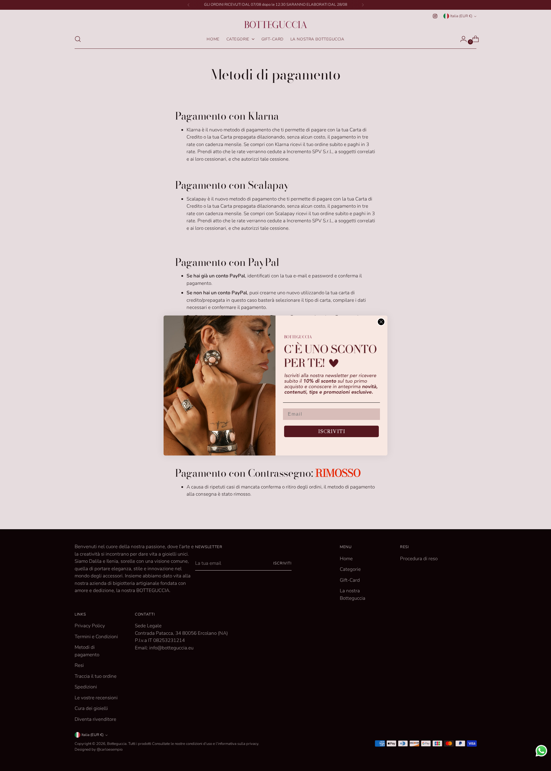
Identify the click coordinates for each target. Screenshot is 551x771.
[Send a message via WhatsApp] (541, 751)
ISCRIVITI (331, 431)
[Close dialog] (381, 321)
